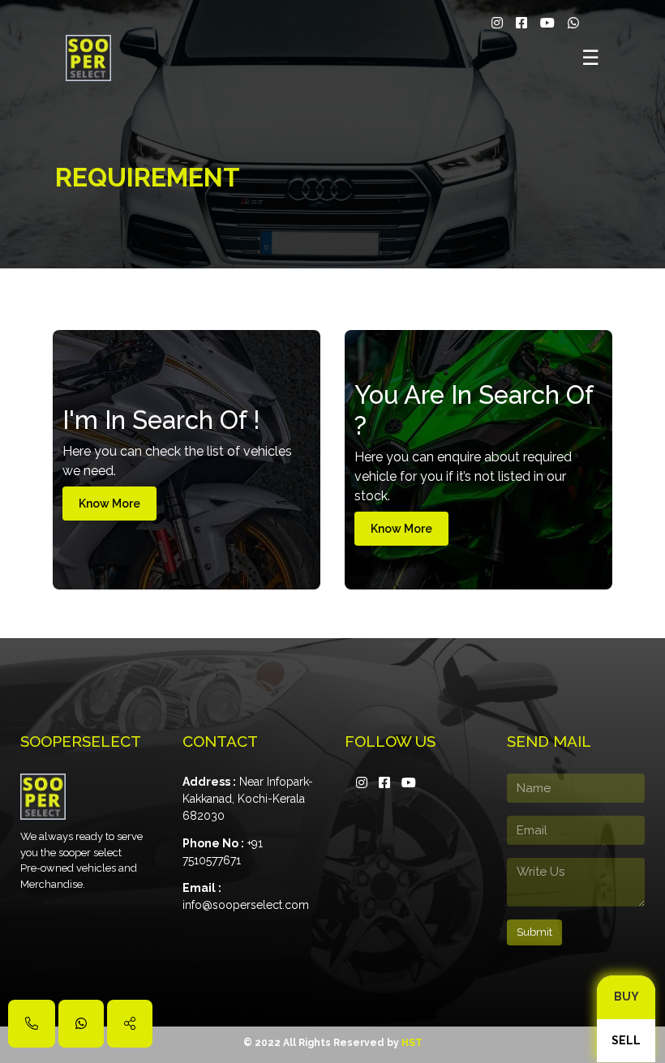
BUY (626, 996)
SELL (626, 1040)
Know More (109, 503)
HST (412, 1042)
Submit (534, 932)
